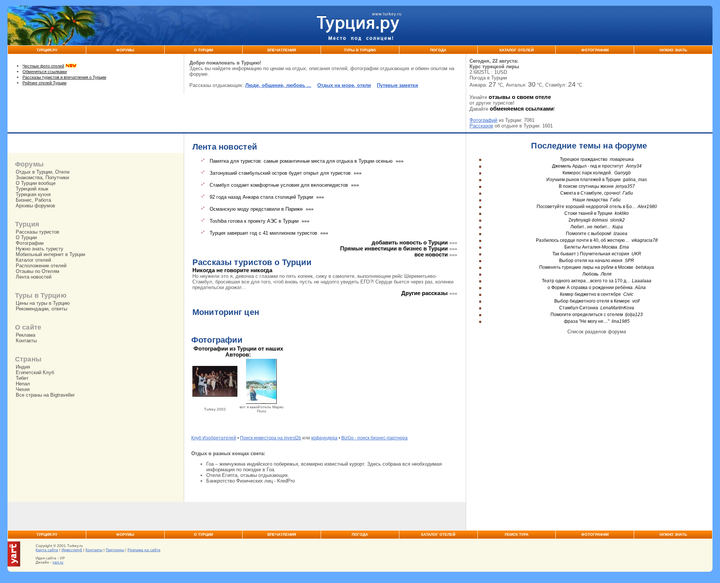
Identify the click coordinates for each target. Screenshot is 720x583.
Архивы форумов (35, 205)
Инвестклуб (72, 550)
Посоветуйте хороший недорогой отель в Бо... (586, 206)
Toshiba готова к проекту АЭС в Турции (254, 221)
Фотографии (595, 50)
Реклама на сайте (144, 550)
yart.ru (57, 562)
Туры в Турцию (360, 50)
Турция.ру (46, 50)
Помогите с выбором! (588, 233)
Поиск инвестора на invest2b (270, 438)
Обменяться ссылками (44, 71)
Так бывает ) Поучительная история (590, 253)
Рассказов (481, 126)
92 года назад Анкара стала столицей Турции (261, 197)
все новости (431, 255)
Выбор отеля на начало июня (590, 260)
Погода (438, 50)
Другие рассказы (424, 293)
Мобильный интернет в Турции (50, 254)
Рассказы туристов (37, 232)
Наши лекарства (590, 199)
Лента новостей (33, 277)
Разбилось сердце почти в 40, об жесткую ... (582, 240)
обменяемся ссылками (522, 109)
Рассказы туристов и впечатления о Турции (64, 77)
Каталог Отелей (517, 50)
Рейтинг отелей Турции (44, 83)
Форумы (125, 50)
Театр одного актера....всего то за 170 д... (586, 280)
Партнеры (115, 550)
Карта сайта (47, 550)
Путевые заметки (397, 85)
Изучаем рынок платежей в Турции (583, 179)
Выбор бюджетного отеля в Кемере (592, 301)
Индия (23, 367)
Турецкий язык (32, 189)
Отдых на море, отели (344, 85)
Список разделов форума (596, 331)
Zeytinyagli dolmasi (588, 220)
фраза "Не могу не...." (586, 321)
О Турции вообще (36, 183)
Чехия (23, 389)
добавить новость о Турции (410, 243)
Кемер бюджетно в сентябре (590, 294)
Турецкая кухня (33, 194)
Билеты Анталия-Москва (590, 247)
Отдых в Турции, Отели (42, 172)
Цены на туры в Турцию (43, 303)
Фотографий (483, 120)
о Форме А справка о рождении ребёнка (590, 287)
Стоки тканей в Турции (588, 213)
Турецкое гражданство (584, 159)
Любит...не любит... (590, 226)
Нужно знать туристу (39, 249)
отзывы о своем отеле (520, 97)
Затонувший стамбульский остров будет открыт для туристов (280, 173)
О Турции (203, 50)
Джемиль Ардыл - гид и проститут (588, 166)
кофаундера (324, 438)
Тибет (22, 378)
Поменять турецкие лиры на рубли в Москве (586, 267)
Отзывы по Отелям (37, 271)
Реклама (25, 335)
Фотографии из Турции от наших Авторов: (238, 352)
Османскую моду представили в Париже (256, 209)
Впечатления (281, 50)
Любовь (590, 274)
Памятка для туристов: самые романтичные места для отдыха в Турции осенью (301, 161)
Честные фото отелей (43, 66)
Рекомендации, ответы (41, 309)
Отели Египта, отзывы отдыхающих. (248, 475)
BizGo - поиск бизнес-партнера (374, 438)
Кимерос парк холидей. (587, 172)
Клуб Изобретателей (213, 438)
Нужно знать (673, 50)
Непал (23, 384)
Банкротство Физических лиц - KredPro (250, 481)
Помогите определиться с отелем (586, 314)
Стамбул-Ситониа (578, 307)
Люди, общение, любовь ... (278, 85)
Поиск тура (516, 534)
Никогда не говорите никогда (232, 270)
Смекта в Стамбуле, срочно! (590, 193)
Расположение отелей (41, 265)
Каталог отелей (33, 260)
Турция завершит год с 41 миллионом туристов (263, 233)
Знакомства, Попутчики (42, 177)
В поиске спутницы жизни (586, 186)
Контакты (26, 340)
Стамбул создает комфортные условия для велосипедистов (279, 185)
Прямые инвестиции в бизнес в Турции (394, 249)
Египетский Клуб (35, 372)
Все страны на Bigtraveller (45, 395)
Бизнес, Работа (33, 200)
